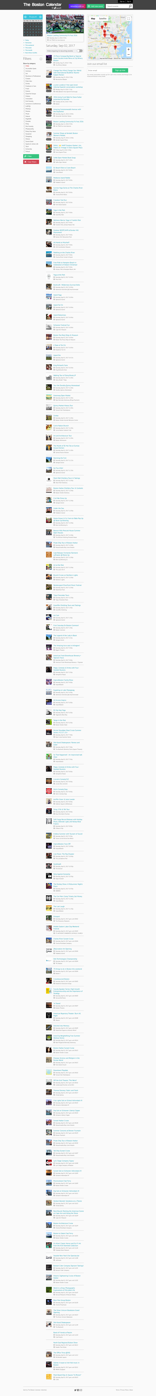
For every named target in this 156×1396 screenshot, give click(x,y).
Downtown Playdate (60, 1070)
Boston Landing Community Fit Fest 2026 (62, 35)
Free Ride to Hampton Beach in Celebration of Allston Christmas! (65, 263)
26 (41, 32)
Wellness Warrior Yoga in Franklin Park (67, 220)
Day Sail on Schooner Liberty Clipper (66, 1110)
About (131, 1390)
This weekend (29, 45)
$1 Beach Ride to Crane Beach (64, 168)
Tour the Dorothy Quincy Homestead (66, 385)
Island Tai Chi (58, 305)
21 (27, 32)
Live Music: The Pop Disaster (63, 854)
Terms (117, 1390)
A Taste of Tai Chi (59, 345)
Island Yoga (57, 295)
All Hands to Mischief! (61, 242)
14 (27, 29)
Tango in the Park (59, 720)
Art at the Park (58, 565)
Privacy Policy (124, 1390)
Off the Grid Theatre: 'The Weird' (65, 1080)
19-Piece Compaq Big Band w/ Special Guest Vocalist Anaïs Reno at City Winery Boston (67, 58)
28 (27, 35)
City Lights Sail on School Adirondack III (67, 1100)
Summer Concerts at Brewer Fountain (67, 1131)
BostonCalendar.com (42, 4)
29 (30, 35)
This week (28, 48)
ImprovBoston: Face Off (61, 844)
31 (27, 24)
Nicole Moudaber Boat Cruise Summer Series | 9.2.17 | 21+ (67, 731)
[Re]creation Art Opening (62, 949)
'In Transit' (57, 1003)
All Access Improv (59, 700)
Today (27, 40)
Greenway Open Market (61, 395)
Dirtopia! (56, 916)
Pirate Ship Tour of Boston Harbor (65, 543)
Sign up (122, 1)
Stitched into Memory (61, 1026)
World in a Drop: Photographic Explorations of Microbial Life (64, 1289)
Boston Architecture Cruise (63, 1223)
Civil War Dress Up (60, 498)
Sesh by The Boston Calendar (31, 1390)
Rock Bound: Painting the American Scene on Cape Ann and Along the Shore (68, 1212)
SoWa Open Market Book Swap (64, 158)
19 (41, 29)
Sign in (129, 1)
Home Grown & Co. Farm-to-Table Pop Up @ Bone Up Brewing (68, 519)
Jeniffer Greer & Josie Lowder (64, 799)
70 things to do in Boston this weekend (67, 969)
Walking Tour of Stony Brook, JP (64, 375)
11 (39, 26)
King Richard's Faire (60, 365)
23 (33, 32)
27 (24, 35)
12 (41, 26)
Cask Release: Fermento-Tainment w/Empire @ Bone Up (65, 554)
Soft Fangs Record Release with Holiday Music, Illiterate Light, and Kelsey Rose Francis (67, 821)
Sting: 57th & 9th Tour (61, 809)
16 (33, 29)
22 (30, 32)
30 (24, 24)
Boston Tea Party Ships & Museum (65, 335)
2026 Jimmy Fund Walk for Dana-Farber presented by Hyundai (67, 98)
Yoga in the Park (59, 210)
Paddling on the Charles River (64, 252)
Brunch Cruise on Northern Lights (65, 575)
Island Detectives (59, 315)
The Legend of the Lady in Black (65, 635)
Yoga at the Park (59, 275)
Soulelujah (57, 864)
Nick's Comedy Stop (60, 789)
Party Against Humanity (61, 874)
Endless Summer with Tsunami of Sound (67, 834)
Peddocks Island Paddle (61, 178)
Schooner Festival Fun (61, 325)
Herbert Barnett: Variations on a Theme (67, 1201)
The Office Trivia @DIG (61, 1353)
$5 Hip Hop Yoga (59, 710)
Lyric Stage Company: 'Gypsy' (63, 1161)
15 (30, 29)
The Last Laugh (59, 906)
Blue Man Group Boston (62, 1300)
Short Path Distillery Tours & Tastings (66, 478)
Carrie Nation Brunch (61, 426)
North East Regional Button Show (65, 1342)
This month (28, 50)
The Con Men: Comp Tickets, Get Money (67, 896)
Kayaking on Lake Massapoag (63, 690)
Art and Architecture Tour (62, 436)
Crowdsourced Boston (61, 979)
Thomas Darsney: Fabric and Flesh (65, 1090)
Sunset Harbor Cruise (61, 1120)
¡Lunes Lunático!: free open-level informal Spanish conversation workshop (68, 86)
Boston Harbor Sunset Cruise (63, 1048)
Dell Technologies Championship (65, 959)
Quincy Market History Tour (63, 405)
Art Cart (56, 615)
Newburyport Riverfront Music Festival (67, 585)
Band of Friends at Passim (62, 1332)
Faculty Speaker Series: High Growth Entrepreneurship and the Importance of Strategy (68, 991)
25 (39, 32)
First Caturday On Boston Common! (66, 625)
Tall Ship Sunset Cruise (61, 1151)
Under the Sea (58, 508)
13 (24, 29)
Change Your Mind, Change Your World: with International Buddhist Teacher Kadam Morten (67, 72)
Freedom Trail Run (60, 200)
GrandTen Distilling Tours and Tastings (67, 605)
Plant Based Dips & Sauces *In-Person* (67, 1375)
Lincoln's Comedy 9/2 (61, 779)
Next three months (31, 53)
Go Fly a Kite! (58, 468)
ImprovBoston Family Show (63, 680)
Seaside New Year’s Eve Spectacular (66, 1256)
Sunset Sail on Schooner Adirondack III (67, 1171)
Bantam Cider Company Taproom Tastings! (68, 1266)
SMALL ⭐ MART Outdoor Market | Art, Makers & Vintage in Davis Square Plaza (67, 146)
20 (24, 32)
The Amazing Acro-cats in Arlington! (66, 645)
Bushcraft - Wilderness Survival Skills (66, 285)
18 (39, 29)
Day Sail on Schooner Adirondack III (66, 1191)
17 (36, 29)
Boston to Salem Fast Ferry (63, 1233)
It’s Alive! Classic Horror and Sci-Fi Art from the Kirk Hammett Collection (67, 1244)
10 (36, 26)
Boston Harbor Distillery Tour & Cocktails (68, 488)
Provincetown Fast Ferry (62, 1181)
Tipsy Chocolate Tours (61, 595)
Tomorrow (28, 43)
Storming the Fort (59, 458)
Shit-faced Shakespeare (61, 1322)
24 (36, 32)
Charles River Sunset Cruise (63, 939)
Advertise (44, 1390)
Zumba (55, 415)
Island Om (57, 355)
